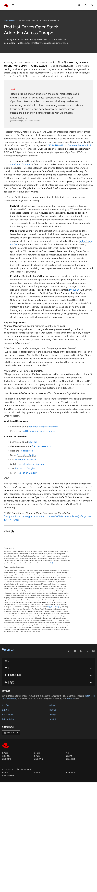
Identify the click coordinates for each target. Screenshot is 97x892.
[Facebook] (81, 652)
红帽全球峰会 (70, 759)
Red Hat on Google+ (25, 468)
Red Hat (32, 441)
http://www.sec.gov (53, 607)
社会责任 (52, 715)
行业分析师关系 (8, 719)
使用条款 (37, 772)
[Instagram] (93, 652)
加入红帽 (52, 719)
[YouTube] (75, 652)
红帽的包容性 (6, 759)
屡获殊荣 (70, 698)
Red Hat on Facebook (25, 459)
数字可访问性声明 (8, 775)
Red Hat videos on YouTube (30, 463)
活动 (67, 753)
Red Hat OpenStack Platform (43, 426)
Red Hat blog (26, 450)
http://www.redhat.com (57, 563)
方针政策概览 (70, 772)
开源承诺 (52, 710)
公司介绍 (5, 705)
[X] (87, 652)
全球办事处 (6, 756)
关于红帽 (5, 753)
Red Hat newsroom (41, 446)
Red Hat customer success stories (38, 431)
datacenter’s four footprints (18, 164)
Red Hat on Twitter (26, 455)
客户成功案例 (7, 715)
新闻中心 (52, 705)
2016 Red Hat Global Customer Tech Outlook (68, 145)
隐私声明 (5, 772)
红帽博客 (69, 756)
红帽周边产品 (38, 759)
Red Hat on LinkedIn (27, 472)
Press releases (10, 20)
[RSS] (12, 531)
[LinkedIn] (69, 652)
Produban (74, 289)
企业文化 (5, 710)
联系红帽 (37, 756)
